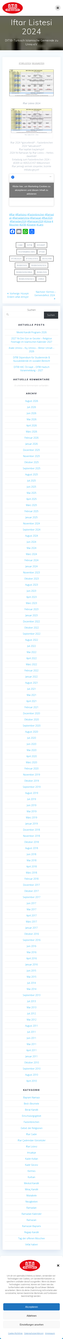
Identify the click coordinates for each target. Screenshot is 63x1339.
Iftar (42, 251)
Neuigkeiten (38, 63)
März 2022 (31, 664)
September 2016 (31, 940)
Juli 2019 (31, 799)
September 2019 (31, 786)
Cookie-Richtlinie (15, 1333)
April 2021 (31, 701)
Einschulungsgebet (31, 1115)
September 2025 (31, 468)
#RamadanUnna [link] (20, 217)
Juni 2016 (31, 946)
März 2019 (31, 817)
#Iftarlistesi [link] (21, 214)
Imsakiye (31, 1152)
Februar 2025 (31, 511)
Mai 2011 (31, 1044)
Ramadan (22, 265)
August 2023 (31, 584)
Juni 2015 (31, 970)
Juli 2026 (31, 407)
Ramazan (42, 272)
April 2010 (31, 1080)
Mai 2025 (31, 492)
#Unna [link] (47, 221)
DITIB (29, 245)
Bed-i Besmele (31, 1103)
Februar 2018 (31, 878)
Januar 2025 (31, 517)
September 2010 (31, 1068)
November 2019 (31, 774)
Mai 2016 (31, 952)
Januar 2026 (31, 443)
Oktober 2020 (31, 719)
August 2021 (31, 682)
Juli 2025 (31, 480)
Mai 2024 (31, 547)
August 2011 (31, 1025)
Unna (41, 279)
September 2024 (31, 529)
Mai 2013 (31, 1007)
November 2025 (31, 456)
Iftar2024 (16, 258)
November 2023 (31, 572)
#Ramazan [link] (35, 217)
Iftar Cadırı (31, 1134)
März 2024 (31, 554)
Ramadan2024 (38, 265)
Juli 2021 (31, 688)
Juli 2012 (31, 1013)
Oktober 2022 (31, 627)
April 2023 (31, 596)
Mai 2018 (31, 860)
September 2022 (31, 633)
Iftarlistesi (32, 258)
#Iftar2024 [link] (47, 217)
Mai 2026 (31, 419)
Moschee (47, 258)
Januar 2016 (31, 964)
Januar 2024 (31, 566)
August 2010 (31, 1074)
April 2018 (31, 866)
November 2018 (31, 835)
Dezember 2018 (31, 829)
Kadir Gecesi (31, 1164)
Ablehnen (32, 1315)
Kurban (31, 1177)
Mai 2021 (31, 694)
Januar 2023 (31, 615)
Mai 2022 (31, 652)
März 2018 (31, 872)
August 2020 (31, 731)
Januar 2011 (31, 1056)
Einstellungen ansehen (31, 1324)
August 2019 (31, 793)
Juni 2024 (31, 541)
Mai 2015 (31, 976)
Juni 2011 (31, 1038)
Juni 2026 (31, 413)
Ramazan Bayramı (31, 1226)
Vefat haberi (31, 1244)
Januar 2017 (31, 927)
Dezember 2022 (31, 621)
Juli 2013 (31, 1001)
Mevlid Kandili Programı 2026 (32, 332)
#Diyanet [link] (31, 224)
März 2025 (31, 505)
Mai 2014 (31, 989)
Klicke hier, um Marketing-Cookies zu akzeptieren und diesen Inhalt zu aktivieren (31, 190)
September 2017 (31, 897)
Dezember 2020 (31, 713)
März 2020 (31, 762)
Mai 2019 (31, 811)
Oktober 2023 (31, 578)
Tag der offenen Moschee (31, 1238)
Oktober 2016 (31, 933)
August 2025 (31, 474)
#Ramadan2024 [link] (18, 221)
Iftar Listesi (25, 63)
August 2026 (31, 400)
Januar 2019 (31, 823)
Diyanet (41, 245)
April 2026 (31, 425)
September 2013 (31, 995)
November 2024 (31, 523)
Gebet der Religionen (31, 1128)
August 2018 (31, 848)
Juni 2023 (31, 590)
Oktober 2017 (31, 891)
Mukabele (31, 1195)
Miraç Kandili (31, 1189)
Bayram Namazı (31, 1097)
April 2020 (31, 756)
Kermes (32, 1170)
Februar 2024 (31, 560)
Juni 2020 (31, 744)
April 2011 (31, 1050)
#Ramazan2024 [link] (35, 221)
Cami (20, 245)
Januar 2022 (31, 676)
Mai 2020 (31, 750)
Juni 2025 (31, 486)
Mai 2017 (31, 909)
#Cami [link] (40, 224)
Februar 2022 (31, 670)
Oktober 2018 (31, 842)
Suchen (31, 309)
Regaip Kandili (31, 1232)
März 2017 (31, 921)
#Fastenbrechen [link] (35, 214)
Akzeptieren (31, 1306)
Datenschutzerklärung (33, 1333)
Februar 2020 (31, 768)
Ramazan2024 (26, 279)
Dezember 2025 (31, 449)
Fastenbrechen (26, 251)
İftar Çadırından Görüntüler (32, 1140)
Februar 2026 (31, 437)
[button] (58, 1265)
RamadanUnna (24, 272)
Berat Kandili (31, 1109)
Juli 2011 (31, 1031)
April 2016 (31, 958)
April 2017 (31, 915)
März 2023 (31, 603)
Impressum (50, 1333)
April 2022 (31, 658)
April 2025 (31, 498)
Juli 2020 (31, 737)
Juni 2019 (31, 805)
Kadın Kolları (31, 1158)
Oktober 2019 (31, 780)
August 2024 (31, 535)
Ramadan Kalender (32, 1213)
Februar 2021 (31, 707)
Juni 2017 (31, 903)
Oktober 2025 (31, 462)
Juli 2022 (31, 645)
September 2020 (31, 725)
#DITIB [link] (22, 224)
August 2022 (31, 639)
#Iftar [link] (12, 214)
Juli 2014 (31, 982)
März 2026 (31, 431)
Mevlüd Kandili (31, 1183)
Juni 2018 (31, 854)
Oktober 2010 (31, 1062)
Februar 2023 (31, 609)
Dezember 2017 (31, 884)
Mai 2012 (31, 1019)
